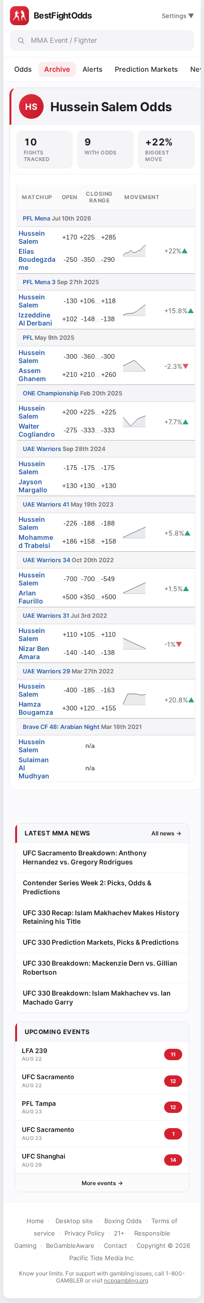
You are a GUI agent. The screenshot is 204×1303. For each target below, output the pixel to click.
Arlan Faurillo (31, 597)
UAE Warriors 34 (46, 560)
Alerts (92, 69)
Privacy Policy (84, 1233)
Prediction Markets (146, 69)
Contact (115, 1245)
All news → (166, 833)
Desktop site (74, 1221)
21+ (119, 1233)
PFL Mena (36, 218)
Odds (23, 69)
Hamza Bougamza (36, 708)
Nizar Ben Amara (34, 652)
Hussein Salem (32, 237)
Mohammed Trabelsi (36, 541)
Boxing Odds (123, 1221)
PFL (28, 337)
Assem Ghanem (32, 374)
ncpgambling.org (126, 1280)
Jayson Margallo (33, 486)
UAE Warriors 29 (46, 671)
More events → (102, 1183)
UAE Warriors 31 (46, 615)
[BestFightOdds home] (19, 15)
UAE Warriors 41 (46, 504)
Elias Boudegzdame (37, 259)
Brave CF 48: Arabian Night (61, 726)
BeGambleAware (70, 1245)
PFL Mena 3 (39, 282)
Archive (57, 69)
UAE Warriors (42, 448)
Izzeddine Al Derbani (35, 319)
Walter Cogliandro (37, 430)
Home (35, 1221)
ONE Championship (51, 393)
